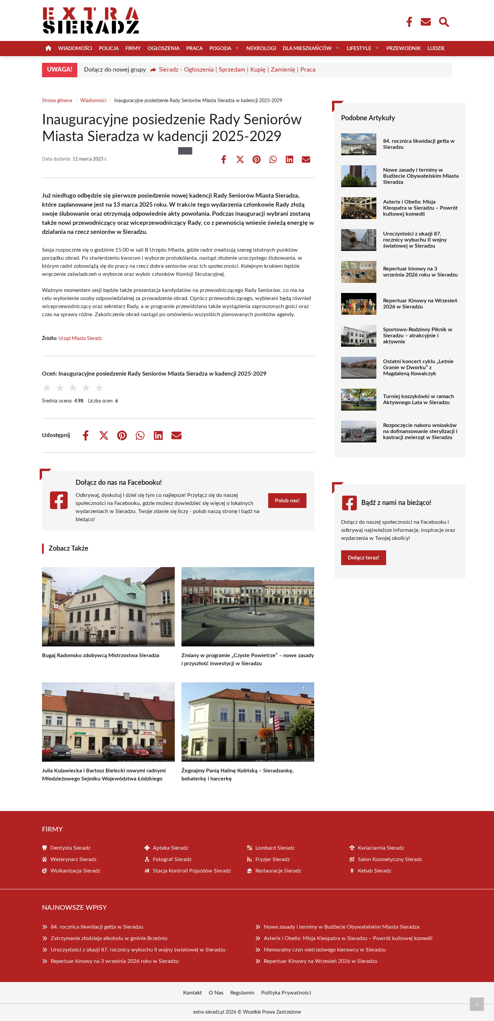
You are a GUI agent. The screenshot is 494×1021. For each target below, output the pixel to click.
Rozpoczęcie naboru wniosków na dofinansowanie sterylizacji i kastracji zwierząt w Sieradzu (420, 431)
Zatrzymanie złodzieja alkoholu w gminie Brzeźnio (109, 938)
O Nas (216, 992)
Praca (194, 48)
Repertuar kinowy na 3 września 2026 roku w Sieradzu (420, 272)
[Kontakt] (425, 21)
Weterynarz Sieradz (73, 859)
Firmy (133, 48)
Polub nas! (287, 500)
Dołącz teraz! (363, 557)
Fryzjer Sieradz (272, 859)
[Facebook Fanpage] (407, 21)
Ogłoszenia (163, 48)
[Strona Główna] (48, 48)
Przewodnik (403, 48)
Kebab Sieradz (374, 871)
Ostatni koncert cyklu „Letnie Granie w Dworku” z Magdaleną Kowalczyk (418, 367)
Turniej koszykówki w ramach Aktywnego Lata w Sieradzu (418, 399)
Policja (109, 48)
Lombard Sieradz (274, 848)
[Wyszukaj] (443, 21)
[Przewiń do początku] (477, 1004)
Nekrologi (261, 48)
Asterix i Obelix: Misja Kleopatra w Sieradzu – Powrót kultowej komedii (420, 208)
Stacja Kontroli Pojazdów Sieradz (192, 871)
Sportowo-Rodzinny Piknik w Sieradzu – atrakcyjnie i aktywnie (417, 335)
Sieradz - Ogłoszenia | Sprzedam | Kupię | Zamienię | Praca (237, 70)
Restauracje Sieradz (278, 871)
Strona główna (57, 100)
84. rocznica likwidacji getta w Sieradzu (419, 144)
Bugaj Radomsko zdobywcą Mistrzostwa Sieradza (100, 655)
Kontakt (192, 992)
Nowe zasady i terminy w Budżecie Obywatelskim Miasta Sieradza (421, 176)
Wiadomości (75, 48)
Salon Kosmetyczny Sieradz (390, 859)
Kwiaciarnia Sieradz (381, 848)
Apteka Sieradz (170, 848)
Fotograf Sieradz (172, 859)
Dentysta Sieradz (70, 848)
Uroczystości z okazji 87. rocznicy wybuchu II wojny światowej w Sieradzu (415, 240)
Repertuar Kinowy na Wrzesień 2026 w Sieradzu (420, 303)
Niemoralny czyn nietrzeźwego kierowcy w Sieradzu (325, 949)
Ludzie (436, 48)
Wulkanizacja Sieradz (75, 871)
